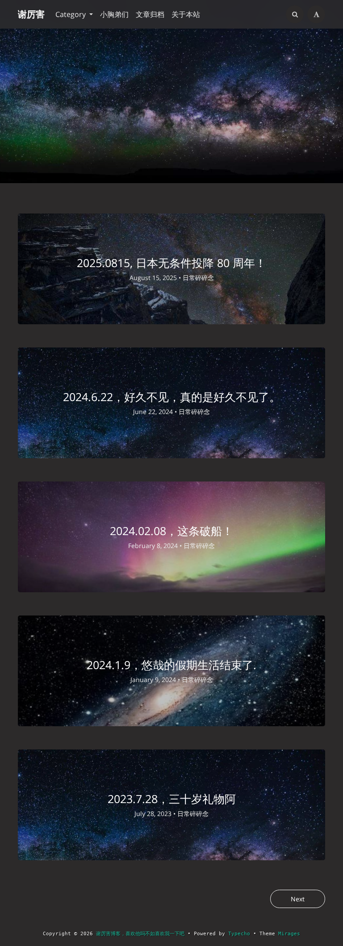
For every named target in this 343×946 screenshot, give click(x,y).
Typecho (239, 934)
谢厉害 (31, 14)
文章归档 (150, 14)
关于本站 (186, 14)
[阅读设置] (316, 14)
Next (298, 899)
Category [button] (71, 14)
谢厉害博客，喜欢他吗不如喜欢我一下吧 (140, 934)
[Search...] (295, 14)
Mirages (289, 934)
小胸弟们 (114, 14)
